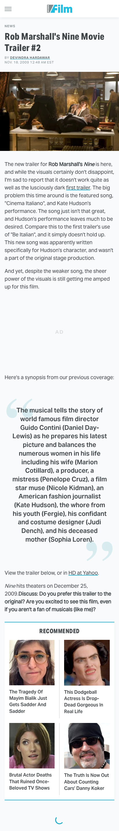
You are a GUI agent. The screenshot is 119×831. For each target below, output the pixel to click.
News (10, 26)
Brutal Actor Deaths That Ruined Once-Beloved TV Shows (30, 781)
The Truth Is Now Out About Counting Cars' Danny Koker (86, 781)
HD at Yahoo (83, 572)
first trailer (78, 187)
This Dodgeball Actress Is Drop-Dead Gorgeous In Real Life (83, 702)
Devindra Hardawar (30, 58)
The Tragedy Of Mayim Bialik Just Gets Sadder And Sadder (28, 701)
